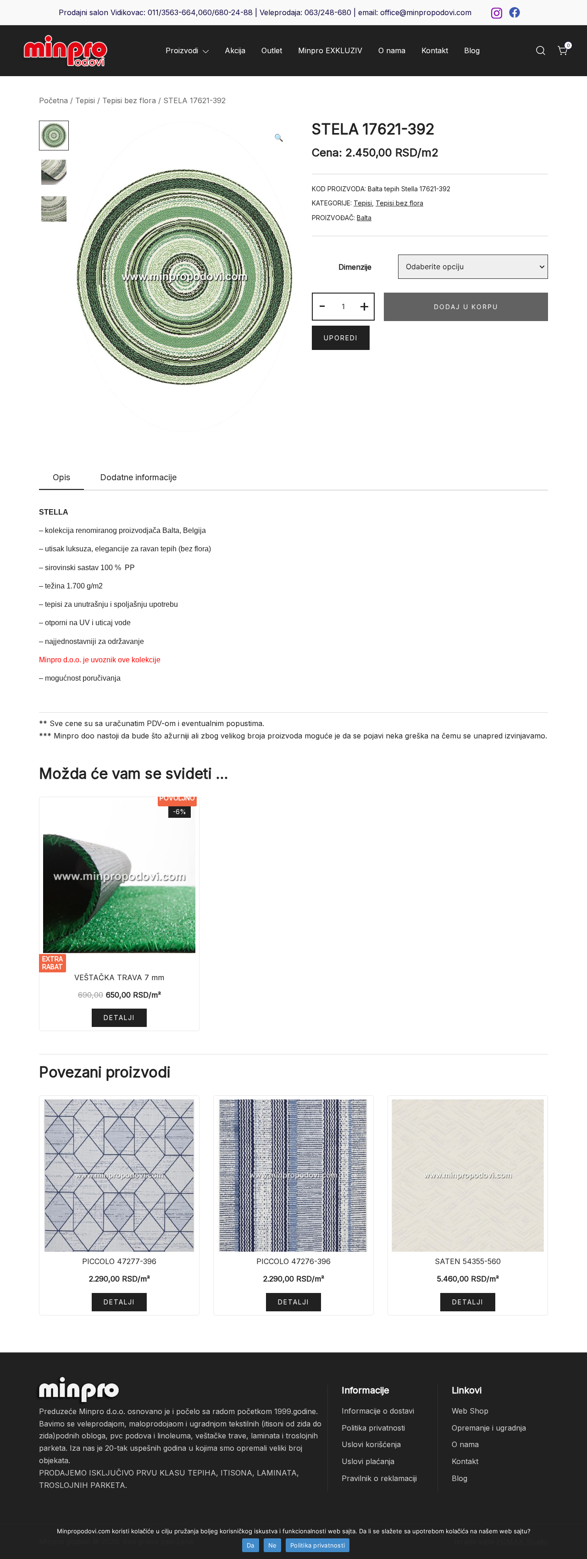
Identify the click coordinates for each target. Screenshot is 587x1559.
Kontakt (434, 50)
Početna (53, 100)
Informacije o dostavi (378, 1410)
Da (251, 1545)
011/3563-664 (172, 12)
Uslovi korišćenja (371, 1444)
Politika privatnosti (373, 1427)
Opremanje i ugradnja (489, 1427)
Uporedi (341, 338)
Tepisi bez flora (129, 100)
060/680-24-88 (225, 12)
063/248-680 (328, 12)
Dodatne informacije (138, 477)
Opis (61, 477)
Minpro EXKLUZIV (330, 50)
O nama (391, 50)
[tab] (61, 478)
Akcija (235, 50)
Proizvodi (182, 50)
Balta (364, 218)
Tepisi (85, 100)
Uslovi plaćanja (368, 1461)
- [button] (322, 305)
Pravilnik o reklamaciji (379, 1478)
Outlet (271, 50)
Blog (472, 50)
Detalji (119, 1017)
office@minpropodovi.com (425, 12)
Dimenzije (354, 267)
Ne (272, 1545)
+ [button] (364, 305)
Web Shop (470, 1410)
